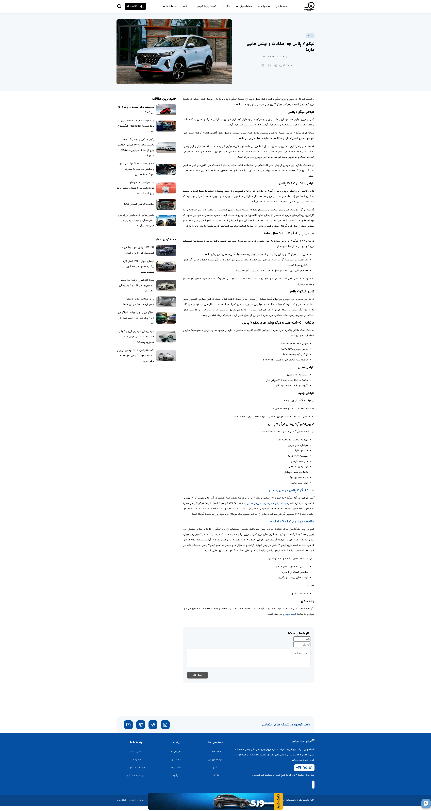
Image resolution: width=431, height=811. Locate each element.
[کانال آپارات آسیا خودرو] (140, 724)
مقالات (216, 775)
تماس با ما (136, 752)
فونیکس (176, 760)
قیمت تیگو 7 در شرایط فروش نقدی (267, 503)
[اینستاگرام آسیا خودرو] (165, 724)
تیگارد (175, 775)
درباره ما (136, 760)
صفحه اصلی (282, 6)
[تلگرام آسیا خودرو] (152, 724)
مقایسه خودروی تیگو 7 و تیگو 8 (292, 521)
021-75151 (304, 768)
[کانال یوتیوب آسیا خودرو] (128, 724)
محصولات (215, 752)
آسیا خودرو (289, 614)
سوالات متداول (136, 768)
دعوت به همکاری (136, 775)
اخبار (215, 768)
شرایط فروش (215, 760)
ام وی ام (176, 752)
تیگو (310, 36)
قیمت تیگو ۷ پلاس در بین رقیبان (291, 490)
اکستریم (176, 768)
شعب (184, 6)
